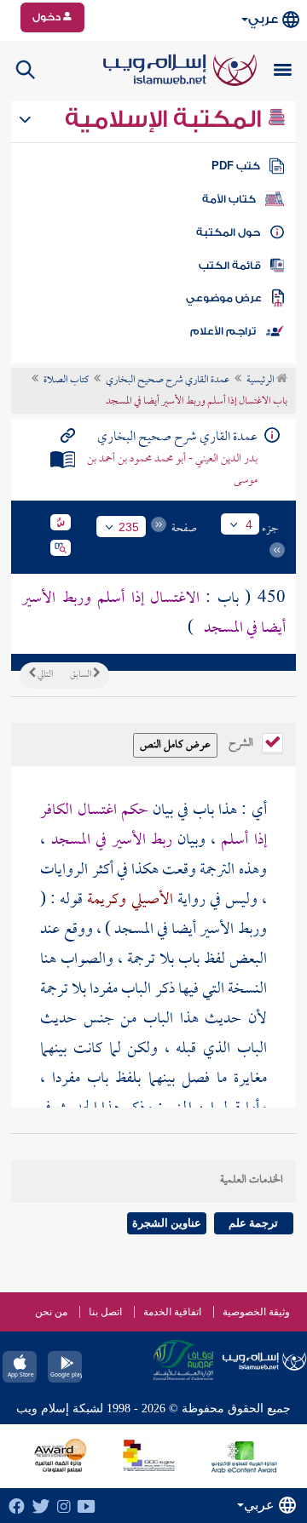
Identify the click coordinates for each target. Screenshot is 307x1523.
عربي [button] (263, 19)
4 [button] (249, 524)
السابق (81, 675)
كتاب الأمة (229, 199)
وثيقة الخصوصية (256, 1312)
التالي (44, 675)
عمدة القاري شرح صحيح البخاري (167, 380)
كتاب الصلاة (66, 380)
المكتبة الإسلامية (166, 119)
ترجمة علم (253, 1223)
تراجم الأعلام (223, 331)
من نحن (51, 1312)
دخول (47, 17)
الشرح (242, 741)
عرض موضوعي (224, 298)
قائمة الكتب (230, 266)
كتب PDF (235, 166)
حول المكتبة (228, 232)
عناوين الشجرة (166, 1223)
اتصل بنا (105, 1312)
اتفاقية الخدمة (172, 1312)
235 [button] (129, 527)
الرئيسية (261, 380)
